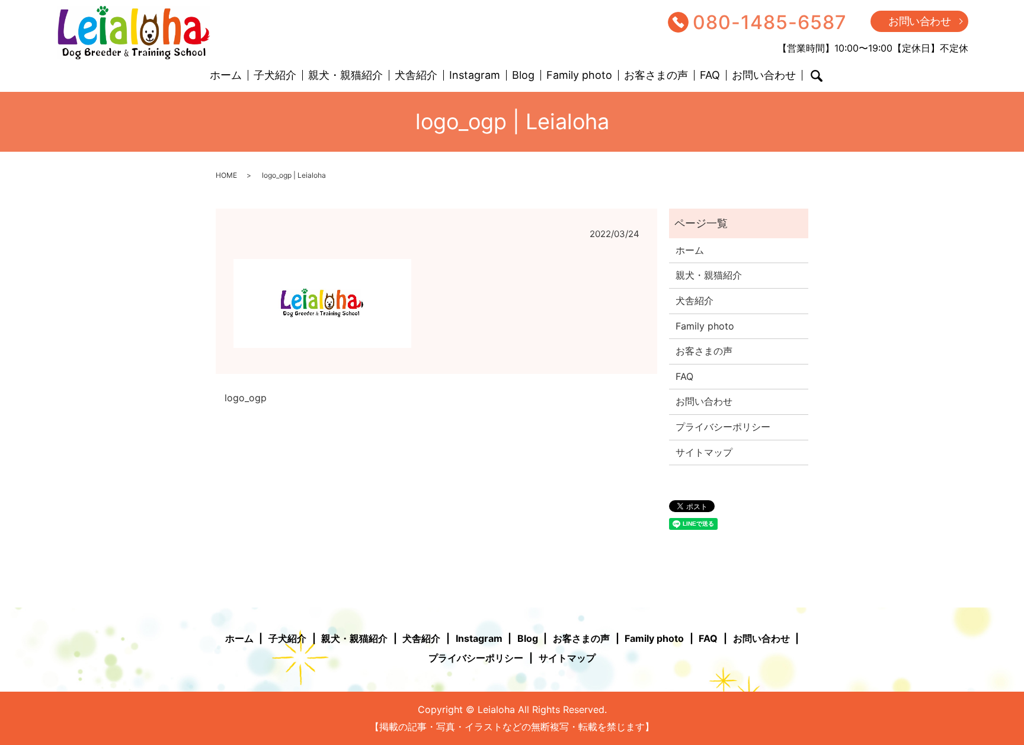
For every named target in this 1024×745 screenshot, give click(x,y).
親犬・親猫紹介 (345, 75)
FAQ (710, 75)
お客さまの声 (656, 75)
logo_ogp (246, 398)
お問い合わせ (919, 21)
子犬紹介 (275, 75)
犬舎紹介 (416, 75)
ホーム (226, 75)
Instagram (474, 75)
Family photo (579, 75)
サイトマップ (704, 452)
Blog (523, 75)
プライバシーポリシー (723, 427)
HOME (226, 175)
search (816, 76)
